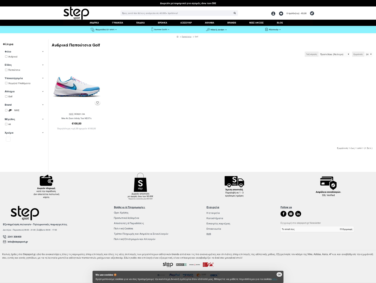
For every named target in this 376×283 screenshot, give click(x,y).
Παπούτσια (186, 36)
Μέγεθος (10, 119)
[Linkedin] (298, 214)
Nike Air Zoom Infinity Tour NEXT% (76, 118)
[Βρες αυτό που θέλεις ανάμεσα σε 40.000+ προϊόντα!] (234, 13)
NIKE (71, 114)
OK (279, 274)
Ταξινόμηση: (311, 54)
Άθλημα (10, 91)
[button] (97, 102)
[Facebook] (283, 214)
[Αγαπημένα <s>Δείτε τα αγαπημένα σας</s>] (281, 13)
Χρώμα (9, 132)
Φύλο (8, 51)
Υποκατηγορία (14, 78)
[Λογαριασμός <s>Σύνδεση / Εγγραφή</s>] (274, 13)
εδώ (274, 279)
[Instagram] (291, 214)
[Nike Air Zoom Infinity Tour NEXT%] (76, 87)
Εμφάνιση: (358, 54)
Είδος (8, 64)
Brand (8, 104)
